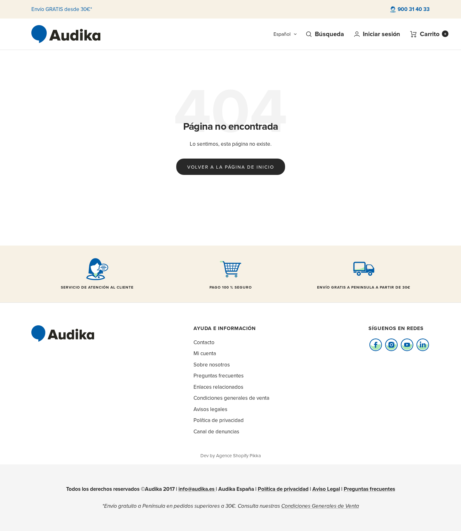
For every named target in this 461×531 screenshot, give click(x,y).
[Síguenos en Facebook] (375, 345)
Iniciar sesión (381, 34)
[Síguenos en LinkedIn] (423, 345)
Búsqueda (329, 34)
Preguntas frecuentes (218, 375)
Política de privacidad (218, 420)
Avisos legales (210, 409)
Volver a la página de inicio (230, 167)
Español (282, 33)
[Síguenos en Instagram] (391, 345)
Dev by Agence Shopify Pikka (230, 455)
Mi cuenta (204, 353)
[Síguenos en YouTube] (407, 345)
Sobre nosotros (211, 364)
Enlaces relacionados (218, 387)
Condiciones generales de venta (231, 398)
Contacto (204, 342)
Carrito (433, 34)
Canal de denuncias (216, 431)
